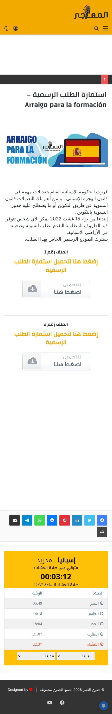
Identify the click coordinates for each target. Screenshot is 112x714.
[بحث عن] (96, 28)
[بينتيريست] (64, 520)
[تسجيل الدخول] (15, 28)
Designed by (18, 689)
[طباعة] (102, 532)
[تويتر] (89, 520)
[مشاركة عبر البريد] (14, 520)
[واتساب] (39, 520)
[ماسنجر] (52, 520)
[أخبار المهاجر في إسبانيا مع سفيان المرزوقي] (90, 11)
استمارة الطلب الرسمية (56, 265)
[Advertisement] (56, 54)
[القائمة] (105, 28)
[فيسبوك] (102, 520)
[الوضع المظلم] (6, 28)
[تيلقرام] (27, 520)
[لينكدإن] (77, 520)
